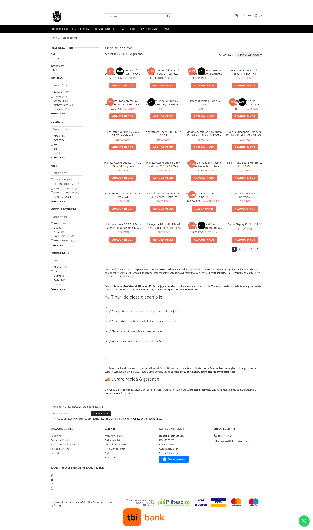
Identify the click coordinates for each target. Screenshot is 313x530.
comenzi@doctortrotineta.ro (235, 441)
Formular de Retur (115, 448)
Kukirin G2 (59, 223)
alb (56, 148)
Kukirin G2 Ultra (62, 236)
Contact (86, 29)
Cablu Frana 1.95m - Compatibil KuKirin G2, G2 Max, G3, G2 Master (245, 102)
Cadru (54, 54)
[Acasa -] (69, 16)
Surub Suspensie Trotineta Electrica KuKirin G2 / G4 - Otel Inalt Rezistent (244, 133)
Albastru (58, 135)
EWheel (58, 280)
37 (252, 249)
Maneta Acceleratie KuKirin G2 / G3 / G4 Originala (122, 164)
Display (58, 96)
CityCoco (58, 267)
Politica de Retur (125, 29)
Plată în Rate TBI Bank (155, 29)
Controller (59, 100)
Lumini (54, 69)
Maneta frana (61, 104)
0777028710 (226, 436)
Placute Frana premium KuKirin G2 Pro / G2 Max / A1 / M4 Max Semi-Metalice (123, 102)
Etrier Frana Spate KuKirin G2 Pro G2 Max (245, 164)
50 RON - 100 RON (63, 184)
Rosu (57, 144)
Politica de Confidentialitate (147, 418)
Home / (55, 37)
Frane (54, 62)
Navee (57, 232)
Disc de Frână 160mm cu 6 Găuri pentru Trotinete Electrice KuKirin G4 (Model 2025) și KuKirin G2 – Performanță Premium (163, 71)
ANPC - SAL (111, 457)
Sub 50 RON (60, 179)
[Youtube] (52, 480)
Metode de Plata (114, 435)
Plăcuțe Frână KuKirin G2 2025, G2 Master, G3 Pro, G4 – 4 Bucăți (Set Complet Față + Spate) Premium (163, 102)
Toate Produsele (62, 29)
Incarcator (59, 109)
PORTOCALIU (61, 140)
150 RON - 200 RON (64, 192)
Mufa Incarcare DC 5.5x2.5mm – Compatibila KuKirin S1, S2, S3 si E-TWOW (122, 226)
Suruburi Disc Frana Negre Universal (245, 195)
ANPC (108, 453)
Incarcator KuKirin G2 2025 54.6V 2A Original (122, 133)
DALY (56, 271)
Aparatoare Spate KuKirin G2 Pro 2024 (122, 195)
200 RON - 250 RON (64, 196)
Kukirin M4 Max (62, 240)
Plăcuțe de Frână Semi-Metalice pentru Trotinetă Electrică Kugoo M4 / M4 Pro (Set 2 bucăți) (204, 226)
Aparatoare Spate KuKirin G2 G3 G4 (163, 133)
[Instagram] (52, 488)
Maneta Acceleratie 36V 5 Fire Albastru (204, 195)
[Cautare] (168, 16)
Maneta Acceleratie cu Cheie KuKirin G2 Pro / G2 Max (163, 164)
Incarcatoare (57, 65)
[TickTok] (52, 484)
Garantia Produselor (116, 444)
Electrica (55, 58)
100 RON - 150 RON (64, 188)
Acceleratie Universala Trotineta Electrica (244, 71)
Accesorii (58, 92)
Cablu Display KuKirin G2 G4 (245, 224)
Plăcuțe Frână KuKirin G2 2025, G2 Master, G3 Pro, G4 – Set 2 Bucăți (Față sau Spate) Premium (123, 71)
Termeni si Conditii (60, 440)
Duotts (57, 227)
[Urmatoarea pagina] (257, 249)
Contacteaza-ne (176, 459)
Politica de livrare (60, 448)
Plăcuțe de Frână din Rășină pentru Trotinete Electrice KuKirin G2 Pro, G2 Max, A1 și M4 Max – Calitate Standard (204, 164)
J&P (55, 284)
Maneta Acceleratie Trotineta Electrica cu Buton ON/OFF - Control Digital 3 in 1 (204, 133)
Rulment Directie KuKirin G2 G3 (204, 102)
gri (55, 153)
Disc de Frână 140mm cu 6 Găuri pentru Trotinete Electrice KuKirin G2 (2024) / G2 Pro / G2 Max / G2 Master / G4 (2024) (163, 195)
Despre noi (102, 29)
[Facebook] (52, 475)
